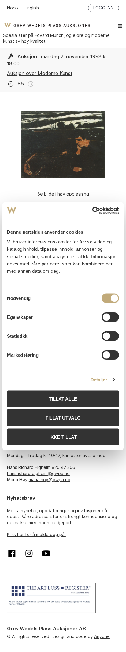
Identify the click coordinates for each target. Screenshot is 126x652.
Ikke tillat (63, 436)
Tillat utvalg (63, 417)
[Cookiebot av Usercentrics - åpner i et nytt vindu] (92, 210)
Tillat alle (63, 398)
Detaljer (99, 379)
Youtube (46, 553)
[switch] (110, 317)
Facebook (12, 553)
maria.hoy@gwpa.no (49, 479)
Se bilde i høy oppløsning (63, 193)
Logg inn (103, 7)
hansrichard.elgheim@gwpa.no (38, 473)
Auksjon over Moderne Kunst (39, 73)
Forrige (11, 84)
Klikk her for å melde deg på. (36, 534)
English (32, 7)
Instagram (29, 553)
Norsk (13, 7)
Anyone (102, 636)
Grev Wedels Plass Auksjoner (47, 25)
